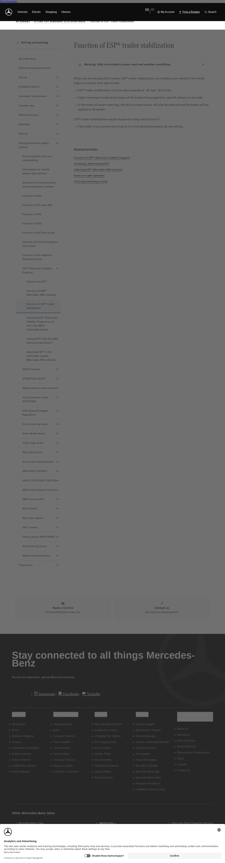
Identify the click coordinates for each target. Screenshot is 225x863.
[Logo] (8, 12)
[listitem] (22, 12)
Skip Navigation (8, 1)
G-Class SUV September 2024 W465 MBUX (60, 21)
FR (152, 9)
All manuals (23, 21)
